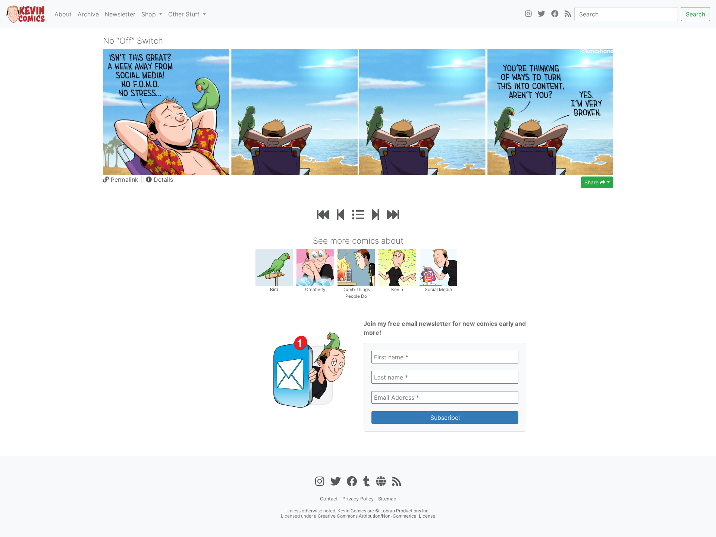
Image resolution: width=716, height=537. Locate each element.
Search (695, 14)
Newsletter (120, 14)
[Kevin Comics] (25, 14)
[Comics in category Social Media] (438, 267)
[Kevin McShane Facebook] (555, 14)
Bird (274, 289)
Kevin (397, 289)
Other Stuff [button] (184, 14)
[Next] (375, 214)
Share (592, 182)
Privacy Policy (358, 499)
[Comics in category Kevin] (397, 267)
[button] (159, 179)
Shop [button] (149, 14)
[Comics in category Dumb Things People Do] (356, 267)
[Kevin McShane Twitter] (541, 14)
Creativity (315, 289)
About (63, 14)
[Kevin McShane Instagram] (528, 14)
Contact (329, 499)
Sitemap (387, 499)
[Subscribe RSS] (568, 14)
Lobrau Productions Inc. (405, 510)
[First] (323, 214)
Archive (88, 14)
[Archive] (358, 214)
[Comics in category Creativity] (315, 267)
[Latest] (393, 214)
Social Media (438, 289)
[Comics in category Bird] (274, 267)
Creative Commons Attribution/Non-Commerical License (376, 516)
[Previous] (340, 214)
